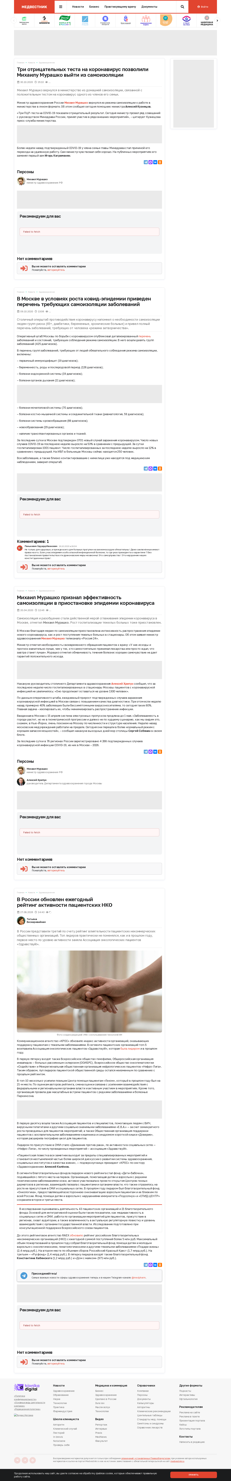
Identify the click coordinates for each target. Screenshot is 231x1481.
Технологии (60, 1403)
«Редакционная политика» (27, 1409)
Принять (194, 1475)
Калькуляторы (145, 1403)
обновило (76, 1235)
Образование (60, 1394)
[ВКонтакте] (155, 162)
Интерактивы (187, 1394)
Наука (56, 1399)
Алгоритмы (143, 1407)
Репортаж (101, 1425)
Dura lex (100, 1403)
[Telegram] (146, 162)
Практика (58, 1407)
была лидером (130, 1048)
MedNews (101, 1436)
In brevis (58, 1436)
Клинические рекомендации (154, 1411)
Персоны (25, 171)
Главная (20, 62)
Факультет (101, 1440)
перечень (144, 336)
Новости (78, 6)
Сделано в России (106, 1399)
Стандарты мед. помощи (151, 1419)
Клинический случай (65, 1428)
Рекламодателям (191, 1407)
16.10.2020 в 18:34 (68, 546)
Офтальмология (188, 1399)
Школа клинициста (66, 1419)
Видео (99, 1419)
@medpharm (139, 1277)
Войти (204, 6)
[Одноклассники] (160, 162)
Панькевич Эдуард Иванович (41, 546)
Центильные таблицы (149, 1415)
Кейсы (183, 1424)
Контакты (186, 1436)
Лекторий (58, 1432)
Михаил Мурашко (76, 102)
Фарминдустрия (62, 1411)
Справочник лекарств (150, 1427)
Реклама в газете (189, 1416)
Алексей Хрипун (122, 683)
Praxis (98, 1432)
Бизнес (94, 6)
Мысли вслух (102, 1407)
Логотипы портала (190, 1428)
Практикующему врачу (120, 6)
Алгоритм (58, 1425)
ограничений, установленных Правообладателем (145, 1458)
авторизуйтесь (56, 269)
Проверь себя (61, 1445)
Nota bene (59, 1440)
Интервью (101, 1428)
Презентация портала (192, 1420)
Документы (149, 6)
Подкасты (185, 1391)
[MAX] (150, 162)
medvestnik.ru (177, 1461)
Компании (143, 1391)
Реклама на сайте (189, 1412)
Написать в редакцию (192, 1442)
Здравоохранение (47, 62)
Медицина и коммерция (111, 1385)
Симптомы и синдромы (150, 1423)
